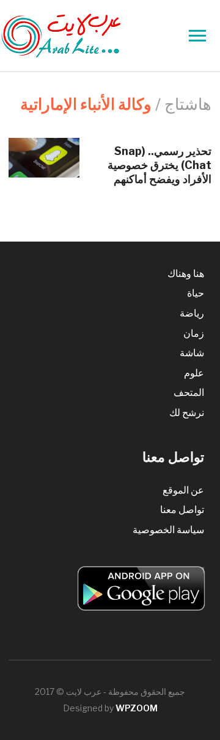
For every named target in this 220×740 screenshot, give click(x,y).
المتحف (189, 392)
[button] (44, 158)
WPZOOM (137, 708)
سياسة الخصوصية (168, 530)
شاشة (192, 353)
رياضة (192, 313)
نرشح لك (186, 412)
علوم (194, 373)
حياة (195, 293)
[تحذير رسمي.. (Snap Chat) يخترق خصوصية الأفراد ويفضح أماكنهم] (44, 156)
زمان (193, 333)
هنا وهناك (185, 273)
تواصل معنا (182, 509)
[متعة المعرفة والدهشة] (91, 34)
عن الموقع (183, 490)
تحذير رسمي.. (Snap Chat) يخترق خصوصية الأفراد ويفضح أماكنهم (159, 165)
